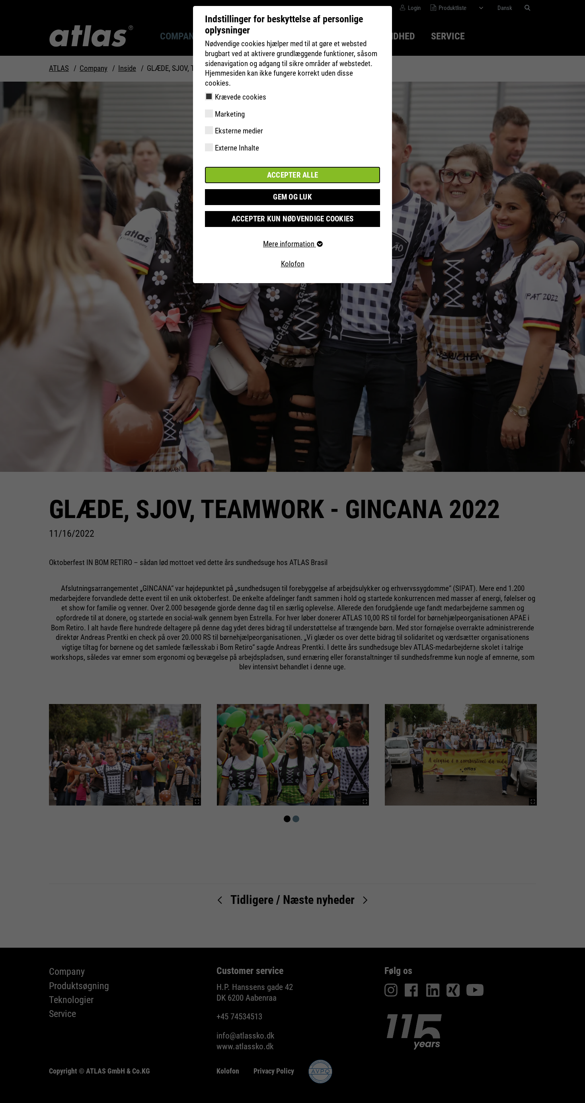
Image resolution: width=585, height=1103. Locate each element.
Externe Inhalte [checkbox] (237, 148)
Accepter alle (292, 175)
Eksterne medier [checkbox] (239, 130)
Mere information (289, 243)
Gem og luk (292, 196)
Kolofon (292, 263)
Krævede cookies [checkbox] (240, 97)
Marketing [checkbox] (230, 114)
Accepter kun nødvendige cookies (293, 218)
